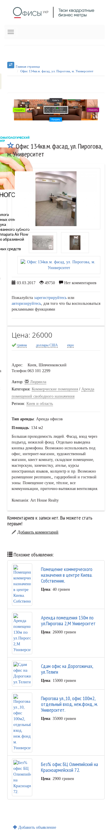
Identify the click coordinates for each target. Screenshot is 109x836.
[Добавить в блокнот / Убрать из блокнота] (10, 146)
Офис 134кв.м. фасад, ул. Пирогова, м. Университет (56, 71)
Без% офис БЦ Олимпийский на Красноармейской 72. (69, 767)
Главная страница (28, 66)
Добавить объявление (36, 827)
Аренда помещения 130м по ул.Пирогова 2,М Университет (68, 620)
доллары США (47, 345)
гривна (22, 345)
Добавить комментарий (37, 532)
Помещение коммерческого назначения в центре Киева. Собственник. (66, 575)
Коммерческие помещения (55, 389)
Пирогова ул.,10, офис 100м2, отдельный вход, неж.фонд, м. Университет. (69, 704)
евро (70, 345)
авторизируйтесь (26, 303)
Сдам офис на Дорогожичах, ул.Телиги (67, 669)
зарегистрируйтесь (50, 298)
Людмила (37, 382)
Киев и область (39, 403)
